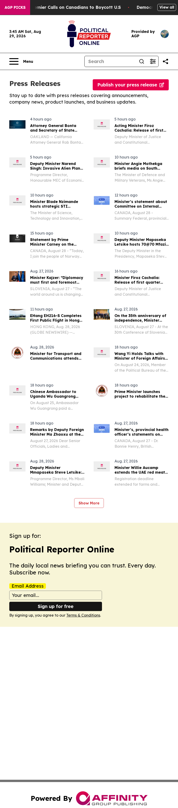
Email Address (28, 586)
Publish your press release (127, 85)
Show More (89, 503)
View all (166, 7)
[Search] (141, 61)
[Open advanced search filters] (152, 61)
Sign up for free (55, 606)
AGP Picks (15, 7)
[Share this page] (165, 61)
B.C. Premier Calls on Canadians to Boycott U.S (71, 7)
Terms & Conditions (83, 615)
